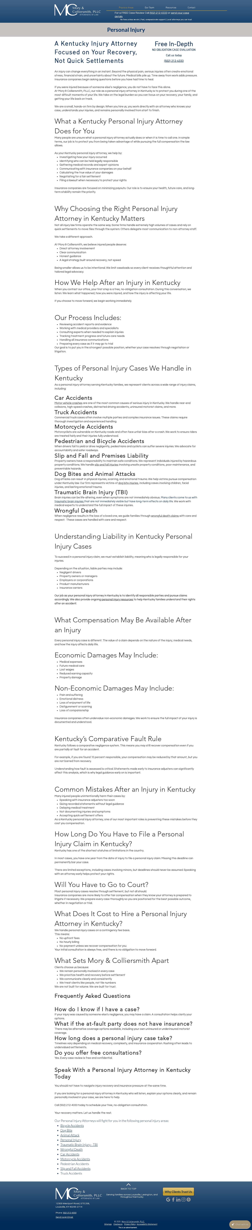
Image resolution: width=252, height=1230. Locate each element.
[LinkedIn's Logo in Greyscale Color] (178, 1200)
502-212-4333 (69, 1213)
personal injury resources (117, 599)
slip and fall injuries (106, 464)
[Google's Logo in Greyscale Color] (168, 1200)
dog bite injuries (128, 483)
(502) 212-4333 (158, 13)
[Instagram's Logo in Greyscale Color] (183, 1200)
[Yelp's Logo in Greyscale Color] (189, 1200)
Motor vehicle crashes (68, 403)
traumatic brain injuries (69, 501)
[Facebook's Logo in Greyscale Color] (173, 1200)
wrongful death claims (165, 515)
